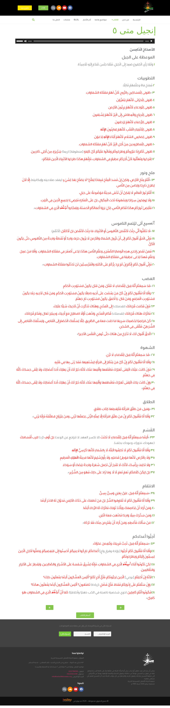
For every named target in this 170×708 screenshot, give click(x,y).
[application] (85, 41)
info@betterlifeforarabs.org (62, 676)
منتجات (66, 20)
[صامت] (25, 41)
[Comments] (53, 7)
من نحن (125, 20)
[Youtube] (64, 7)
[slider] (20, 41)
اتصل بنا (56, 20)
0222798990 (73, 671)
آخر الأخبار (87, 20)
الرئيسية (136, 20)
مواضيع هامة (101, 20)
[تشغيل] (151, 41)
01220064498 (72, 674)
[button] (114, 20)
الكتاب (115, 20)
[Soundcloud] (58, 7)
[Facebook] (70, 7)
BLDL (76, 20)
